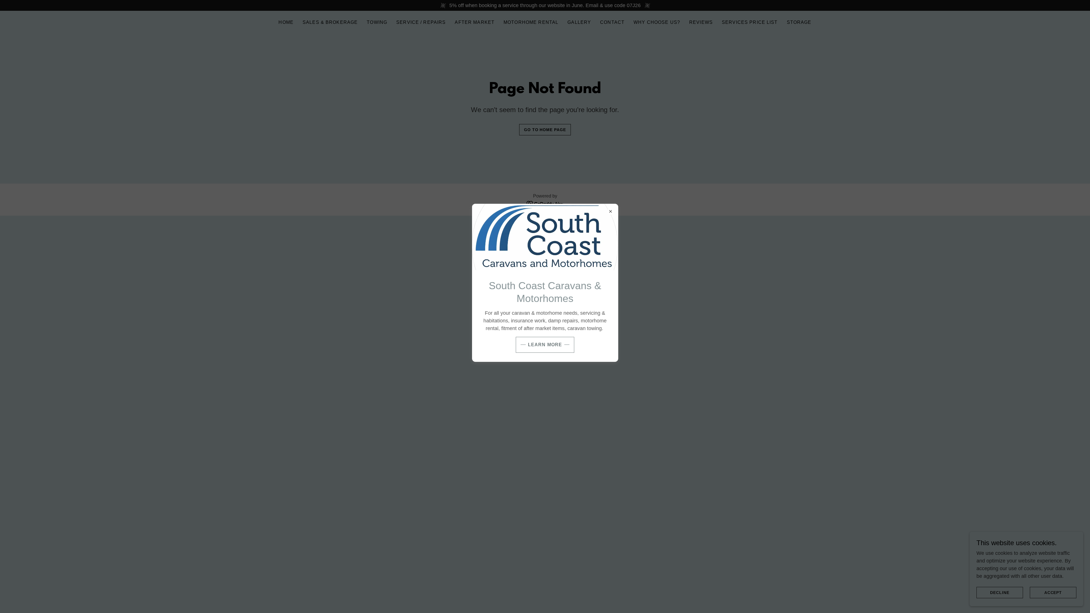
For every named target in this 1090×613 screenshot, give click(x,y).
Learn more (545, 344)
